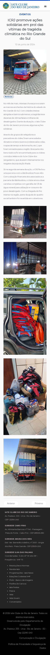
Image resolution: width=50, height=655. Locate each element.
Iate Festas (14, 587)
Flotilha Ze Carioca (17, 584)
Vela (11, 594)
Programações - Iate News (21, 573)
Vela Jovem (14, 598)
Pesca (12, 591)
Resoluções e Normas (19, 565)
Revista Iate (14, 569)
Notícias (8, 97)
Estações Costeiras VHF (19, 576)
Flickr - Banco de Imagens (21, 580)
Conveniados (15, 602)
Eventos (25, 14)
